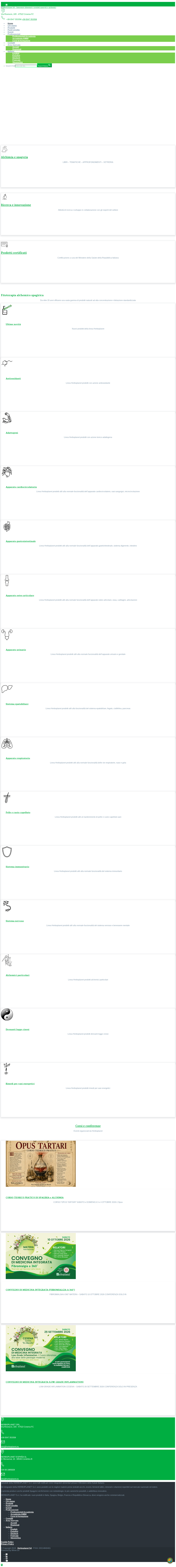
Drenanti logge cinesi (17, 1029)
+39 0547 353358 (29, 19)
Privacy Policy (7, 1544)
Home (10, 23)
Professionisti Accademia (24, 36)
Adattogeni (12, 432)
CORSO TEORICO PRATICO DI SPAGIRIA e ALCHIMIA (35, 1197)
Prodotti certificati (14, 252)
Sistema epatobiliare (17, 704)
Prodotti (11, 28)
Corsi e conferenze (88, 1125)
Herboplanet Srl (24, 1548)
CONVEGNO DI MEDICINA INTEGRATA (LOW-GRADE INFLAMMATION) (45, 1382)
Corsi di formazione (21, 41)
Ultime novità (13, 324)
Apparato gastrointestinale (21, 541)
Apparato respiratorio (18, 758)
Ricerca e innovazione (16, 204)
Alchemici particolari (17, 975)
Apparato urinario (16, 649)
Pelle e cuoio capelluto (18, 812)
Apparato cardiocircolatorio (21, 487)
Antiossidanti (13, 378)
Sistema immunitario (17, 866)
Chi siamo (12, 26)
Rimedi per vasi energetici (20, 1083)
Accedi (15, 47)
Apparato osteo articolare (20, 595)
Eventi (10, 32)
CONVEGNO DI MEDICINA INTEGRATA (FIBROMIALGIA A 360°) (40, 1289)
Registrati (16, 49)
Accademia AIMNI (20, 39)
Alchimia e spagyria (14, 157)
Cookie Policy (7, 1542)
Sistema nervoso (15, 921)
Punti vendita (14, 30)
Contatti (11, 43)
